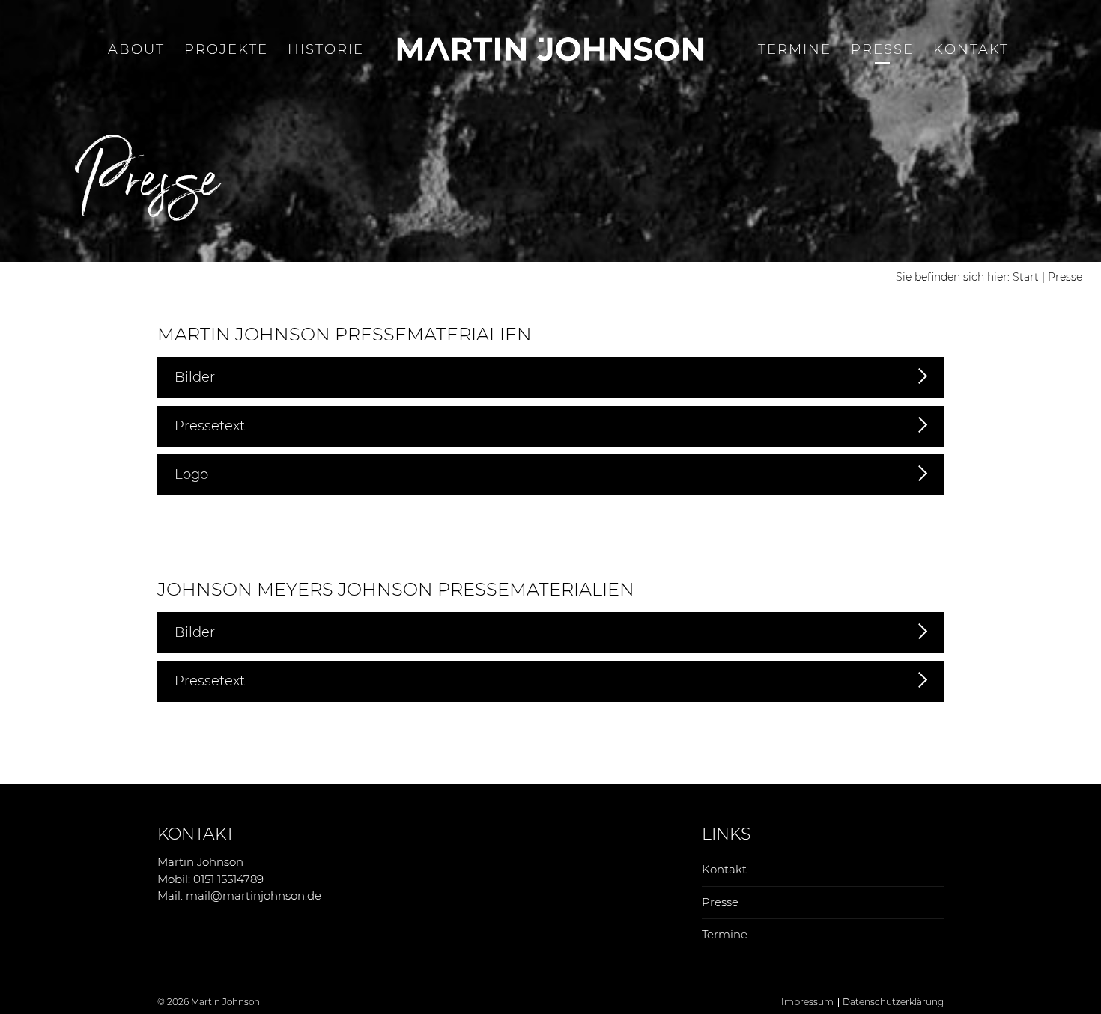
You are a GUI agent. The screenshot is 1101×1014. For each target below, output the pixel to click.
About (136, 49)
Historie (326, 49)
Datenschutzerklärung (893, 1001)
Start (1026, 277)
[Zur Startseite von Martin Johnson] (550, 49)
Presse (882, 49)
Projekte (226, 49)
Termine (794, 49)
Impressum (807, 1001)
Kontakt (971, 49)
